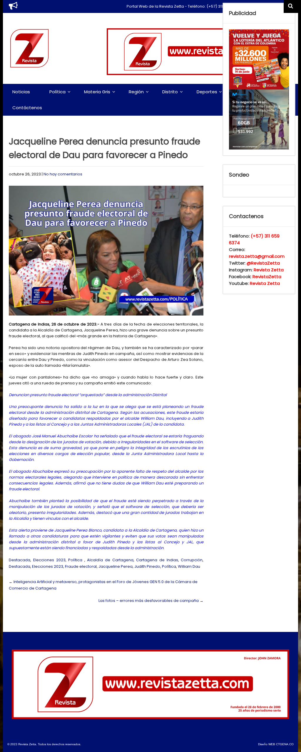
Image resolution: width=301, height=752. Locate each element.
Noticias (21, 92)
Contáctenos (27, 107)
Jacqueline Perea (115, 566)
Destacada (19, 560)
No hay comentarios (63, 174)
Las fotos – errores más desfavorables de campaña (150, 600)
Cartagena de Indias (157, 560)
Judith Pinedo (147, 566)
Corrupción (192, 560)
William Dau (189, 566)
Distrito (170, 92)
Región (136, 92)
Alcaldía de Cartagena (110, 560)
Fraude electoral (81, 566)
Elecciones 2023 (49, 560)
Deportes (207, 92)
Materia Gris (97, 92)
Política (57, 92)
